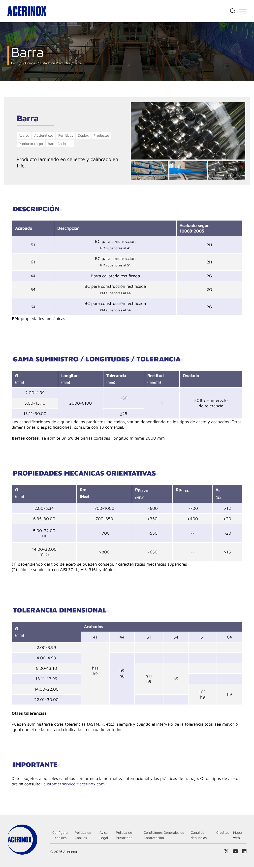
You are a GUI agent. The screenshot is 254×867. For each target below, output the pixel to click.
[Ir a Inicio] (26, 11)
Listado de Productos (54, 63)
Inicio (14, 63)
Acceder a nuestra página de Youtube (235, 851)
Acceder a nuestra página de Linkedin (244, 851)
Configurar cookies (60, 835)
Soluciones (29, 63)
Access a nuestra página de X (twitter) (226, 851)
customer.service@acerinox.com (74, 783)
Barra (77, 63)
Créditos (222, 832)
